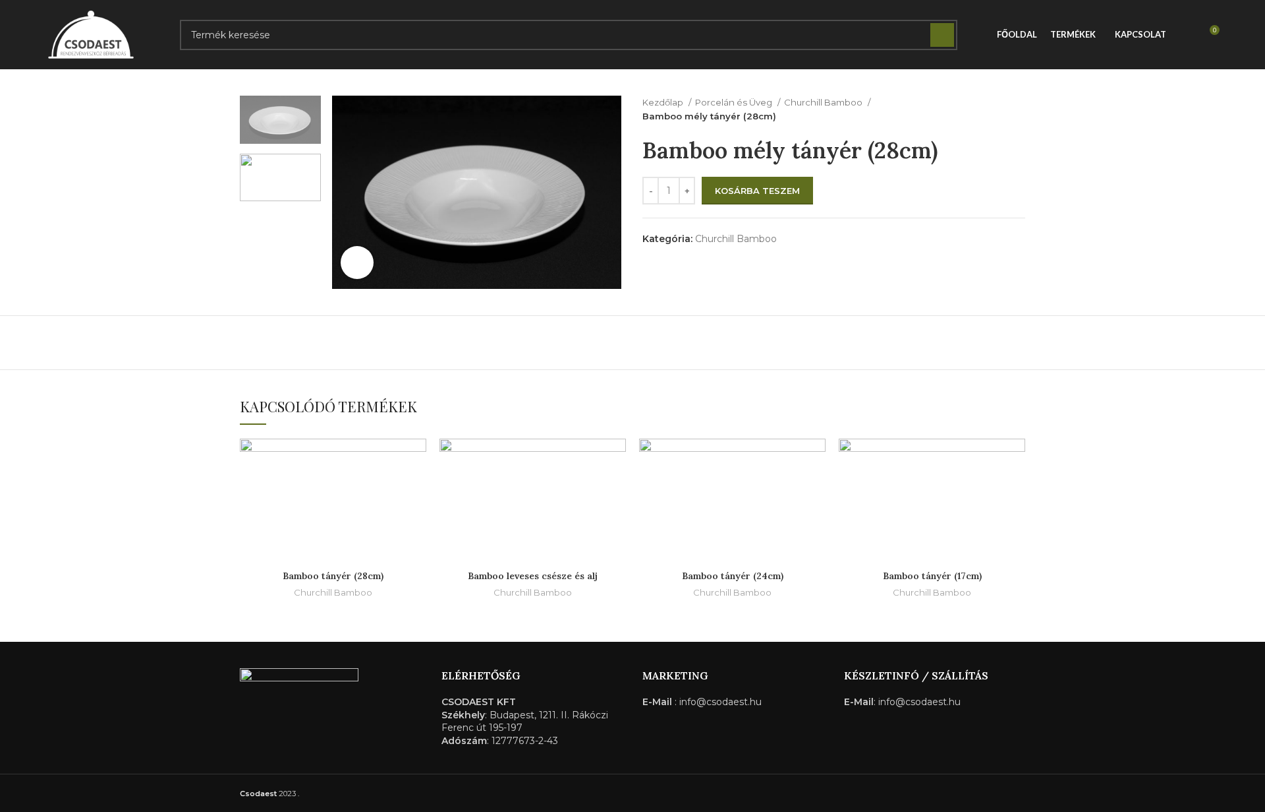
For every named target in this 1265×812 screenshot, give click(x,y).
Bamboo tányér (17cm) (932, 576)
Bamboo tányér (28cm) (333, 576)
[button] (416, 460)
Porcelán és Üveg (734, 102)
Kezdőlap (663, 102)
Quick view (416, 490)
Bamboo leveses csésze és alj (533, 576)
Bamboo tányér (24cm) (732, 576)
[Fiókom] (1184, 35)
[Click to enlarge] (357, 262)
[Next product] (1018, 109)
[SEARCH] (942, 35)
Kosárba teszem (757, 190)
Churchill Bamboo (824, 102)
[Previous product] (992, 109)
